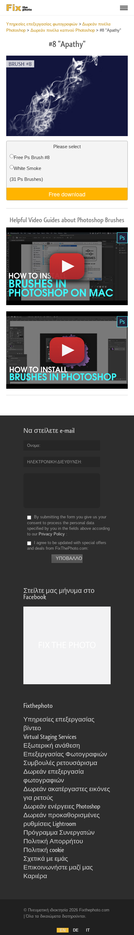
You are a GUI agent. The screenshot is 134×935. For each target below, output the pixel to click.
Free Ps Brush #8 (32, 157)
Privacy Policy (52, 534)
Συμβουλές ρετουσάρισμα (60, 763)
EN (62, 930)
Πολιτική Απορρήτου (53, 841)
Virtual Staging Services (49, 737)
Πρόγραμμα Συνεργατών (59, 833)
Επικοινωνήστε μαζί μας (58, 867)
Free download (67, 194)
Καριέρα (35, 876)
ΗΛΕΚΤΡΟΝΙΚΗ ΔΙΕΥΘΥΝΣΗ (54, 462)
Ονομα (33, 445)
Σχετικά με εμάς (45, 859)
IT (88, 930)
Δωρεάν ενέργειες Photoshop (61, 807)
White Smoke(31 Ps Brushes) (26, 174)
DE (76, 930)
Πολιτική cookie (43, 850)
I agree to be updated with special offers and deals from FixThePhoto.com (66, 545)
